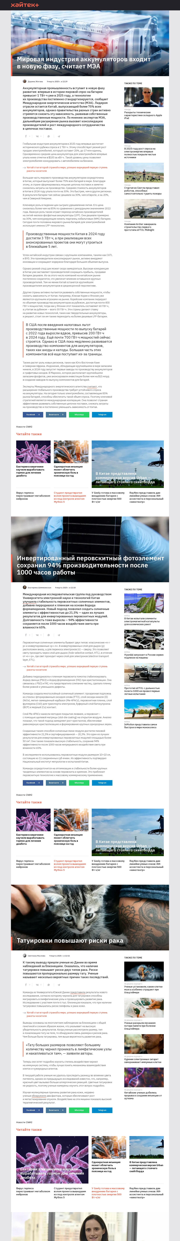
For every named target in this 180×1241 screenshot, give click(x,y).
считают (92, 386)
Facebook (33, 414)
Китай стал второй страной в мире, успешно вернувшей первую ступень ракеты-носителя (67, 169)
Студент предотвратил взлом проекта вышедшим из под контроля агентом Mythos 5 (70, 497)
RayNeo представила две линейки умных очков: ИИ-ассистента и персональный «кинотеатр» (146, 497)
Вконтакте (56, 414)
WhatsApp (79, 414)
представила (77, 992)
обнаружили (39, 1095)
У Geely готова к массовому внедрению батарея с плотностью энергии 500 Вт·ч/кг (108, 497)
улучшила (30, 601)
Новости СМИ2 (24, 426)
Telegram (102, 414)
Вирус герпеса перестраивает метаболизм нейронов (33, 495)
